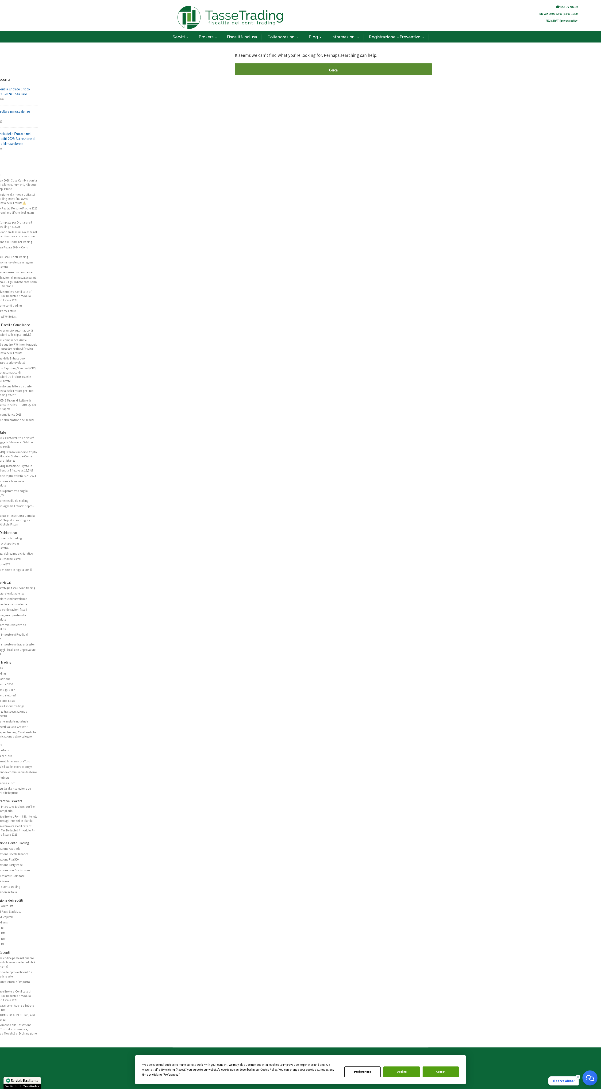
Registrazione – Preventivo (394, 37)
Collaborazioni (281, 37)
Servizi (179, 37)
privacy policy (569, 20)
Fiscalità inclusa (242, 37)
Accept (441, 1072)
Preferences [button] (171, 1074)
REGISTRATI (552, 20)
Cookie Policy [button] (268, 1069)
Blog (313, 37)
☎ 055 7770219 (567, 7)
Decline (402, 1072)
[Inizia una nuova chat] (589, 1077)
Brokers (206, 37)
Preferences (362, 1072)
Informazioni (343, 37)
